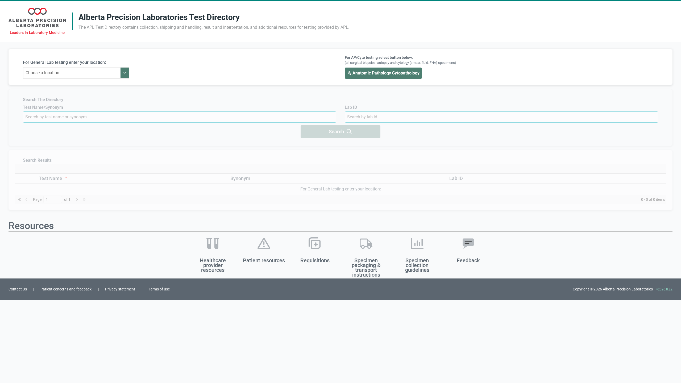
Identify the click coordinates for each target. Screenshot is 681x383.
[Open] (125, 73)
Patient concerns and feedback (66, 289)
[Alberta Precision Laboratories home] (37, 21)
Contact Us (18, 289)
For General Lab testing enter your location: (64, 62)
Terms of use (159, 289)
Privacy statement (120, 289)
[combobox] (72, 73)
